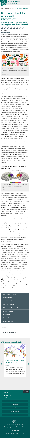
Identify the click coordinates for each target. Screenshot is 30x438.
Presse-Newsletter (8, 321)
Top (27, 391)
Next (28, 364)
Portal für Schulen (8, 301)
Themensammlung (15, 411)
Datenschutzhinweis (21, 427)
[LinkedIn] (5, 28)
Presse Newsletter (15, 404)
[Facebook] (2, 28)
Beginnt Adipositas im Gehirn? (14, 360)
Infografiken (6, 314)
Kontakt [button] (3, 328)
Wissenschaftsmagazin (9, 294)
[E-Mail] (20, 28)
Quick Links (5, 393)
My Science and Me (8, 304)
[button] (28, 66)
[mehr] (3, 72)
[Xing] (17, 28)
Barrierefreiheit (15, 430)
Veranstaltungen (7, 297)
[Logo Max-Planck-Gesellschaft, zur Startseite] (13, 3)
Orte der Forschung (8, 311)
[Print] (23, 28)
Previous (2, 364)
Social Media (5, 395)
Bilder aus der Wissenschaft (10, 308)
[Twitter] (11, 28)
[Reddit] (8, 28)
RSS (15, 414)
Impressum (12, 427)
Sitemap (6, 427)
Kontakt (15, 400)
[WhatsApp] (14, 28)
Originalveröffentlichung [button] (9, 332)
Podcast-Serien (7, 318)
